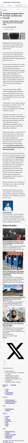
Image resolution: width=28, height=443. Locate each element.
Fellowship (8, 437)
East (6, 418)
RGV (6, 422)
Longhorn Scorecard (11, 401)
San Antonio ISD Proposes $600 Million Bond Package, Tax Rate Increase (14, 297)
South (7, 424)
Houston (7, 419)
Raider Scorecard (10, 403)
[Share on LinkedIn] (1, 13)
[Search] (26, 5)
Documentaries (9, 409)
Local (5, 10)
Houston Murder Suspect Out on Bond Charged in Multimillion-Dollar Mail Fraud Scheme (13, 272)
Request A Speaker (10, 434)
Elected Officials (10, 431)
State (6, 391)
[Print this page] (1, 18)
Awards (7, 433)
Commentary (9, 394)
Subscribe (19, 5)
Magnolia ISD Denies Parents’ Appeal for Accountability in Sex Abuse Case (13, 242)
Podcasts (7, 410)
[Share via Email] (1, 16)
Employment (9, 436)
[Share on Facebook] (1, 9)
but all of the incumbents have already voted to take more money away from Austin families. (14, 147)
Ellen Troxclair (20, 157)
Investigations (9, 392)
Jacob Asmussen (10, 27)
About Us (5, 385)
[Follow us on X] (15, 360)
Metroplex (8, 421)
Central (7, 416)
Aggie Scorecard (10, 400)
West (6, 425)
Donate (9, 5)
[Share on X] (1, 11)
